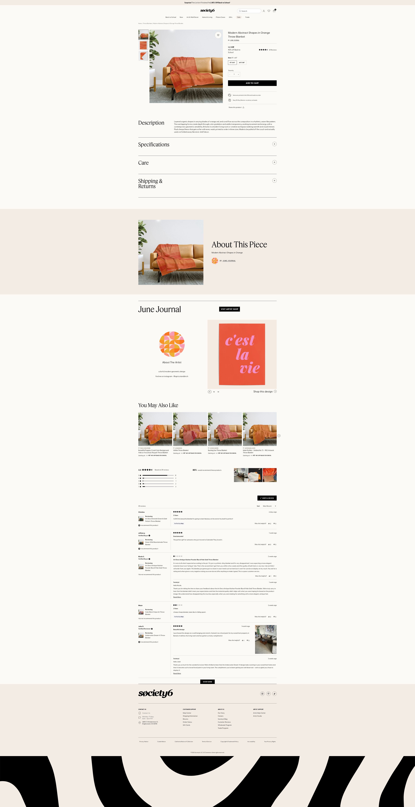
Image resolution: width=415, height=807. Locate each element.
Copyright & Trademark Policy (230, 741)
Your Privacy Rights (270, 741)
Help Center (187, 713)
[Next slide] (279, 436)
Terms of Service (206, 741)
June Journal (234, 40)
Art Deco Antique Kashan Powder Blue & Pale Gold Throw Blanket (156, 567)
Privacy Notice (143, 741)
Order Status (187, 722)
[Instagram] (262, 694)
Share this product (235, 107)
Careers (220, 716)
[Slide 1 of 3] (143, 35)
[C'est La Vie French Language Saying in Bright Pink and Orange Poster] (242, 354)
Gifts (230, 17)
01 (209, 392)
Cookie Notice (161, 741)
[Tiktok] (274, 694)
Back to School (171, 17)
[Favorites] (268, 11)
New (181, 17)
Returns (185, 719)
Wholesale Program (225, 725)
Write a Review (269, 499)
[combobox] (249, 11)
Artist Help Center (259, 713)
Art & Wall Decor (192, 17)
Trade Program (223, 728)
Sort (258, 506)
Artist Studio (257, 716)
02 (214, 392)
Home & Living (207, 17)
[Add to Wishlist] (141, 414)
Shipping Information (190, 716)
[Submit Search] (240, 11)
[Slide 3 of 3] (143, 56)
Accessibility (251, 741)
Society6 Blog (222, 719)
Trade (247, 17)
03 (218, 392)
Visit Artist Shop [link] (229, 309)
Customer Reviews (224, 722)
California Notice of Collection (184, 741)
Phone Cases (220, 17)
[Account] (263, 11)
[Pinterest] (268, 694)
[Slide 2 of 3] (143, 45)
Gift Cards (186, 725)
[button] (268, 49)
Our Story (221, 713)
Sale (238, 17)
